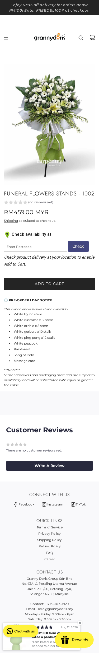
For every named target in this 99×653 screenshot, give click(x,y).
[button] (28, 203)
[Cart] (92, 37)
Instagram (55, 504)
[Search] (81, 37)
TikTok (81, 504)
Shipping (11, 221)
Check (78, 246)
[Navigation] (6, 37)
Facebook (26, 504)
